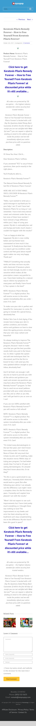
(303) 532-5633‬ (21, 694)
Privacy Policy (23, 709)
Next (29, 19)
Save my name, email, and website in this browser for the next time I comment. (18, 671)
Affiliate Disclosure (9, 709)
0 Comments (26, 43)
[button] (5, 622)
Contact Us (22, 712)
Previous (21, 19)
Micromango (25, 702)
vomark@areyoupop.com (20, 697)
